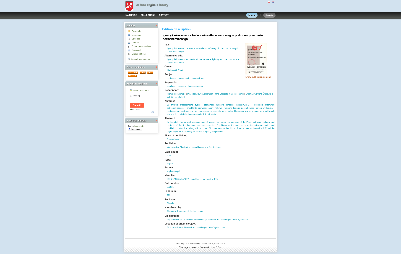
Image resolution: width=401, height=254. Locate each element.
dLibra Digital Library (152, 5)
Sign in (251, 15)
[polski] (269, 1)
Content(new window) (141, 46)
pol (168, 195)
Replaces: (170, 199)
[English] (273, 1)
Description (137, 31)
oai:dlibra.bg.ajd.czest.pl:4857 (204, 179)
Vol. (168, 97)
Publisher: (170, 143)
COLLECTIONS (148, 15)
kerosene (182, 86)
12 (171, 97)
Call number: (172, 183)
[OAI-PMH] (133, 73)
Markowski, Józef (175, 70)
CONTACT (164, 15)
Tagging (136, 96)
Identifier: (170, 175)
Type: (167, 159)
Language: (170, 191)
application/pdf (173, 171)
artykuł (170, 163)
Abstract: (169, 101)
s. (176, 97)
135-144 (181, 97)
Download (136, 50)
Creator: (169, 66)
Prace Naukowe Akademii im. (200, 94)
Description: (171, 90)
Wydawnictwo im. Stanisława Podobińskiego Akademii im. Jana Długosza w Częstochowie (208, 219)
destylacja (171, 78)
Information (137, 35)
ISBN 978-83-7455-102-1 (178, 179)
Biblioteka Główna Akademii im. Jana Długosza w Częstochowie (196, 227)
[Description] (130, 31)
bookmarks (139, 126)
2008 (169, 155)
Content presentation (140, 59)
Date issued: (171, 152)
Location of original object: (180, 223)
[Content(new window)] (130, 46)
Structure (136, 39)
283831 (170, 187)
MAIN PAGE (131, 15)
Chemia (170, 203)
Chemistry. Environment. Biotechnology (185, 211)
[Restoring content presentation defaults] (129, 59)
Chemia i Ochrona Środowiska (259, 94)
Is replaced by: (173, 207)
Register (269, 15)
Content (135, 42)
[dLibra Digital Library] (129, 6)
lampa (181, 78)
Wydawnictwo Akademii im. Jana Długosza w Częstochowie (194, 147)
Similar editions (139, 54)
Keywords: (170, 82)
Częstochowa (173, 139)
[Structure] (130, 39)
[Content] (130, 42)
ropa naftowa (197, 78)
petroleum (198, 86)
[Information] (130, 35)
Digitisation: (171, 215)
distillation (171, 86)
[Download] (130, 50)
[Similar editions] (130, 54)
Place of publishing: (176, 135)
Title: (167, 44)
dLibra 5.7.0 (215, 247)
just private (136, 109)
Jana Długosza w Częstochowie (229, 94)
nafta (187, 78)
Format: (169, 167)
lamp (190, 86)
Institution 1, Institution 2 (213, 243)
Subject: (169, 74)
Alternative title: (173, 55)
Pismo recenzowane (176, 94)
